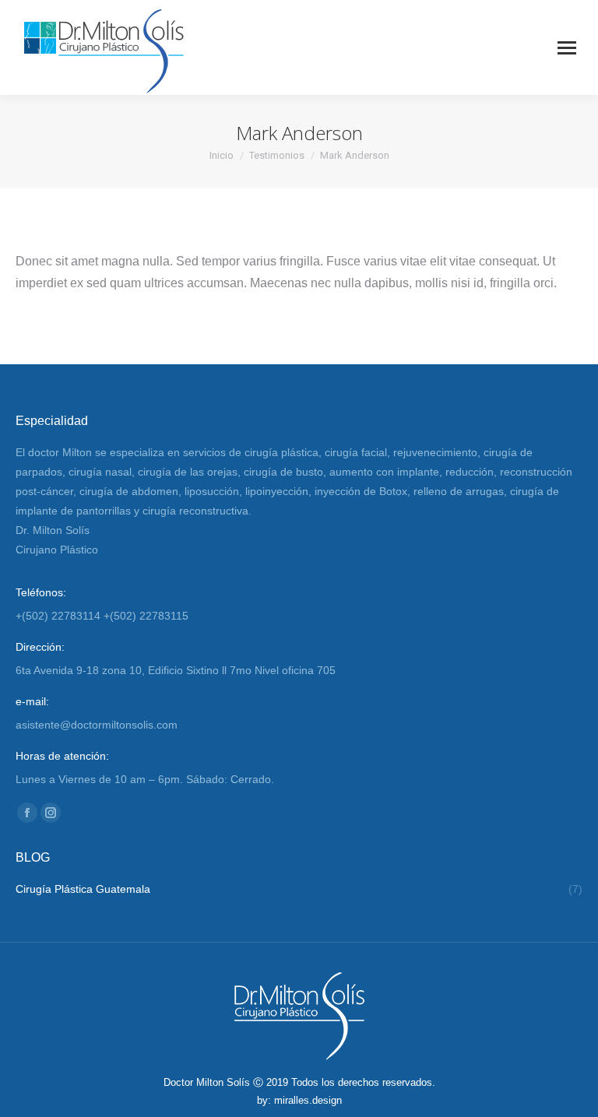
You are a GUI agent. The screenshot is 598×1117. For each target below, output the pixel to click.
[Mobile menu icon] (566, 48)
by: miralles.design (299, 1100)
